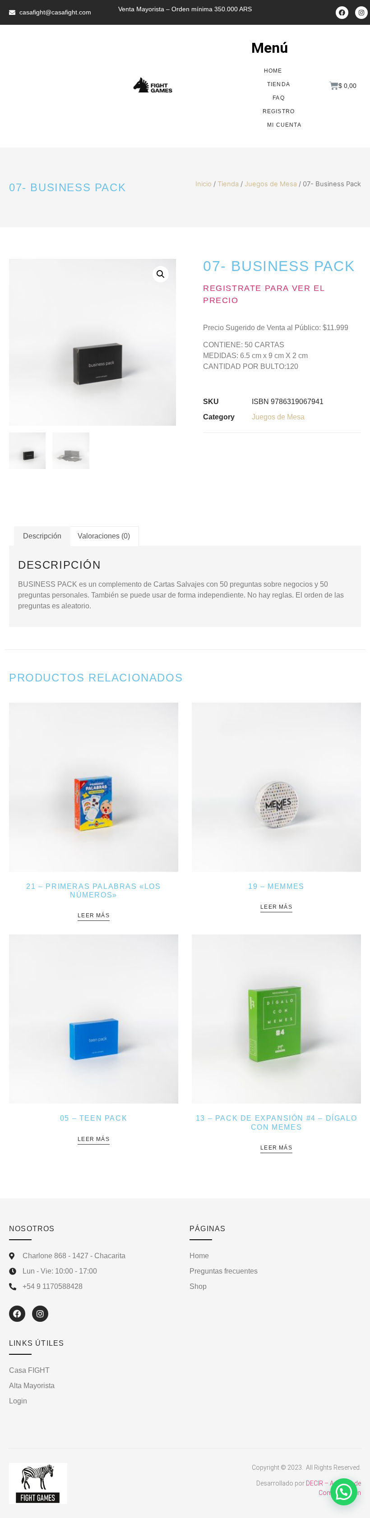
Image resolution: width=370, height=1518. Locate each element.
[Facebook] (342, 12)
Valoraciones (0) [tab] (104, 536)
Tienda (278, 84)
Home (273, 71)
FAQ (279, 98)
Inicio (203, 184)
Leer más (94, 916)
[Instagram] (361, 12)
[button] (161, 274)
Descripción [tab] (42, 536)
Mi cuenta (284, 125)
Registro (279, 111)
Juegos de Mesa (271, 184)
